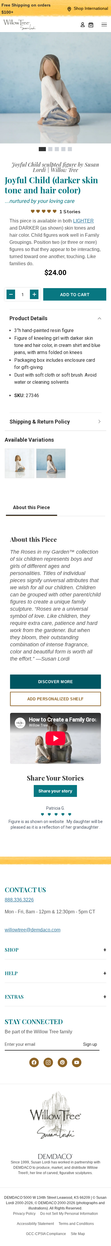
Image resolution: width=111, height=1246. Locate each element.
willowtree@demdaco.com (32, 929)
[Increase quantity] (34, 294)
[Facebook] (34, 1062)
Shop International (91, 8)
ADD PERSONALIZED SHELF (55, 699)
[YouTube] (76, 1062)
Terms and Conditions (76, 1224)
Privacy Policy (24, 1214)
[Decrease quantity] (11, 294)
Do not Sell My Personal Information (69, 1214)
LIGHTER (83, 220)
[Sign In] (83, 25)
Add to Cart (75, 294)
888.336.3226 (19, 899)
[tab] (42, 149)
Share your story (55, 790)
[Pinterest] (62, 1062)
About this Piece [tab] (31, 507)
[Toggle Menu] (104, 24)
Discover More (55, 682)
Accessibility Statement (35, 1224)
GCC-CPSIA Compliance (46, 1234)
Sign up (90, 1044)
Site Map (78, 1234)
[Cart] (91, 24)
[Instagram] (48, 1062)
